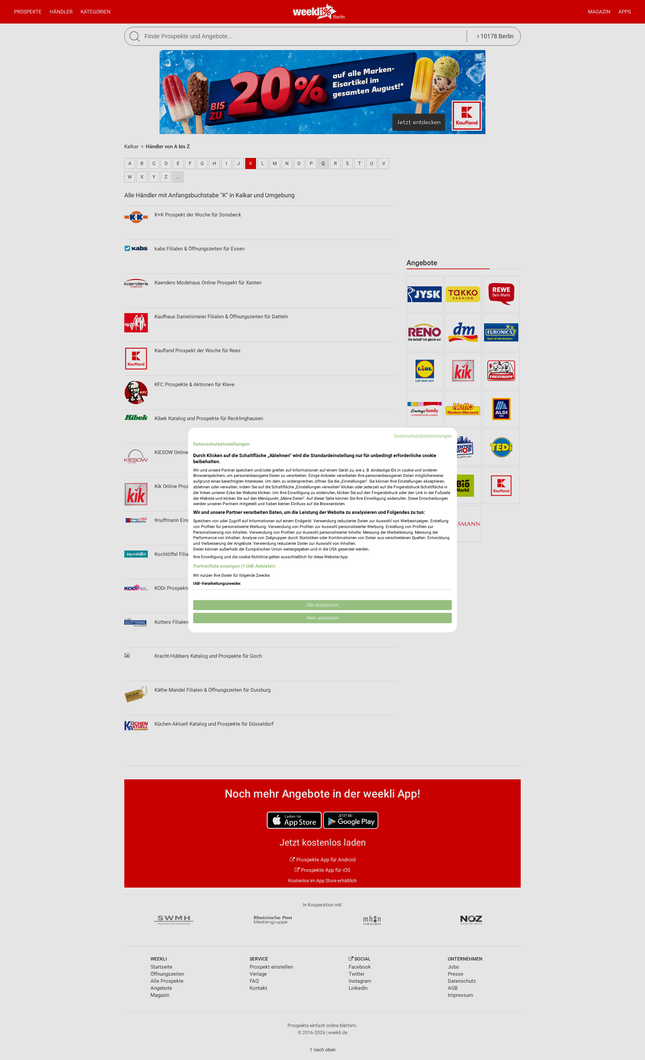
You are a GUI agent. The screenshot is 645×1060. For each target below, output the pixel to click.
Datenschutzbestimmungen (423, 436)
